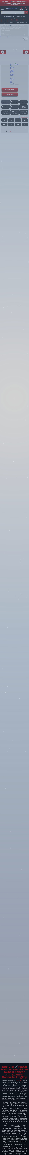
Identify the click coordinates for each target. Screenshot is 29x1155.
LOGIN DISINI (9, 94)
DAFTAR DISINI (9, 89)
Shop (2, 9)
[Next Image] (26, 52)
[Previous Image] (3, 52)
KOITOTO (19, 1080)
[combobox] (13, 12)
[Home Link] (11, 8)
